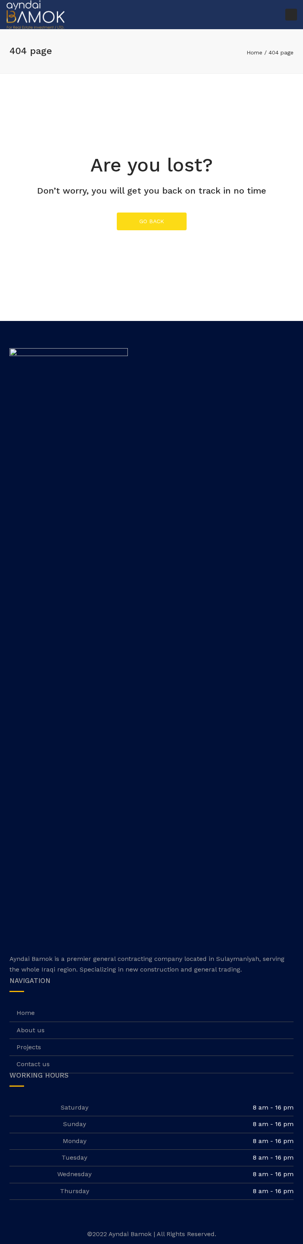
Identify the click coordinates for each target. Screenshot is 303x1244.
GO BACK (151, 221)
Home (254, 52)
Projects (29, 1047)
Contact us (33, 1064)
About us (31, 1030)
